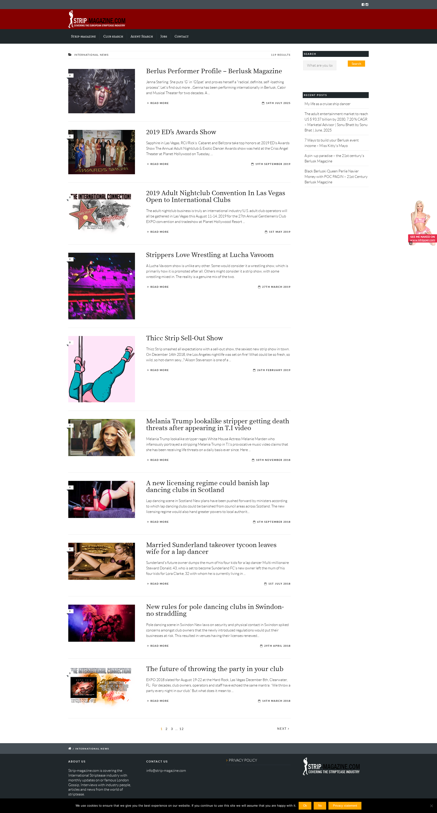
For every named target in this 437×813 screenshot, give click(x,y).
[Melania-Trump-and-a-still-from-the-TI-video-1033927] (101, 437)
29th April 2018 (277, 645)
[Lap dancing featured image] (101, 499)
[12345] (101, 561)
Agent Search (142, 36)
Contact (182, 36)
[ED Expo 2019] (101, 212)
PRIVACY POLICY (243, 760)
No (320, 805)
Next (282, 728)
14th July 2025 (278, 103)
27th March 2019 (276, 286)
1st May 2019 (280, 231)
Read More (159, 103)
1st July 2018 (279, 583)
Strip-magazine (83, 36)
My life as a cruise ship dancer (328, 104)
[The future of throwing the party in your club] (101, 688)
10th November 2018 (273, 460)
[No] (431, 805)
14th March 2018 (276, 700)
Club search (113, 36)
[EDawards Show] (101, 152)
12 (181, 728)
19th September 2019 (273, 164)
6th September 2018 (274, 521)
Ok (305, 805)
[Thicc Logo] (101, 369)
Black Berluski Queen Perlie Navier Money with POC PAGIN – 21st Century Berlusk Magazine (336, 176)
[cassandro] (101, 286)
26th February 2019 (274, 370)
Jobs (163, 36)
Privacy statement (345, 805)
